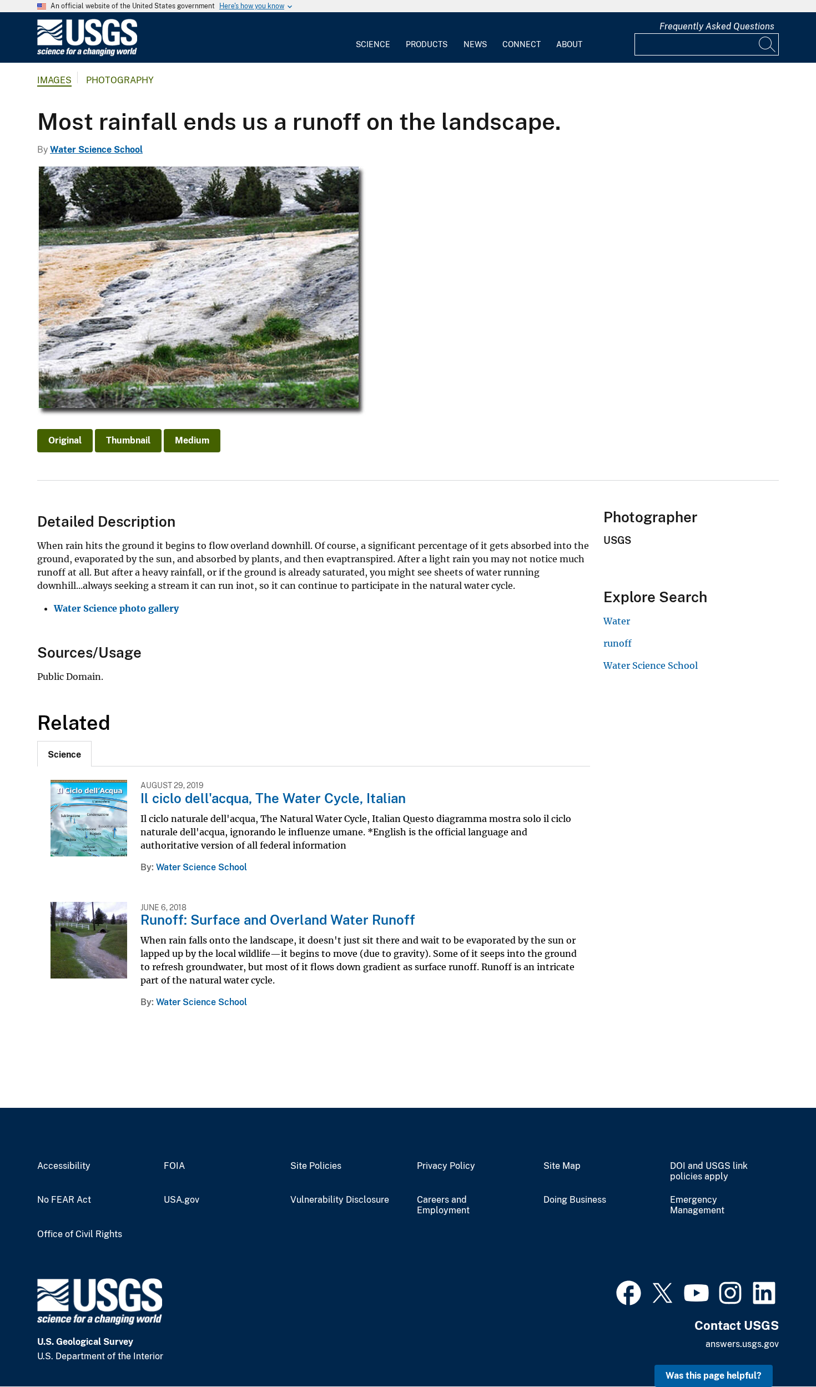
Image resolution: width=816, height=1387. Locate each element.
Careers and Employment (443, 1205)
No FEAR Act (64, 1200)
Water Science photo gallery (116, 608)
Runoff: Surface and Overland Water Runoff (277, 919)
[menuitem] (373, 38)
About (569, 44)
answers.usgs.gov (742, 1344)
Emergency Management (697, 1205)
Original (65, 440)
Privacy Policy (446, 1166)
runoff (617, 643)
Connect (521, 44)
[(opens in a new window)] (628, 1291)
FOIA (174, 1166)
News (475, 44)
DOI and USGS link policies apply (709, 1171)
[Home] (87, 53)
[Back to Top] (776, 1347)
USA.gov (181, 1200)
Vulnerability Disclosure (339, 1200)
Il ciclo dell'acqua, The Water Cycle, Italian (273, 798)
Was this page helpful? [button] (714, 1375)
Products (426, 44)
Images (54, 80)
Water (616, 621)
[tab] (64, 753)
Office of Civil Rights (79, 1234)
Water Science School (96, 149)
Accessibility (63, 1166)
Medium (192, 440)
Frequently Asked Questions (716, 26)
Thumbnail (128, 440)
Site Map (562, 1166)
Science (373, 44)
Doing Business (574, 1200)
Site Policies (315, 1166)
